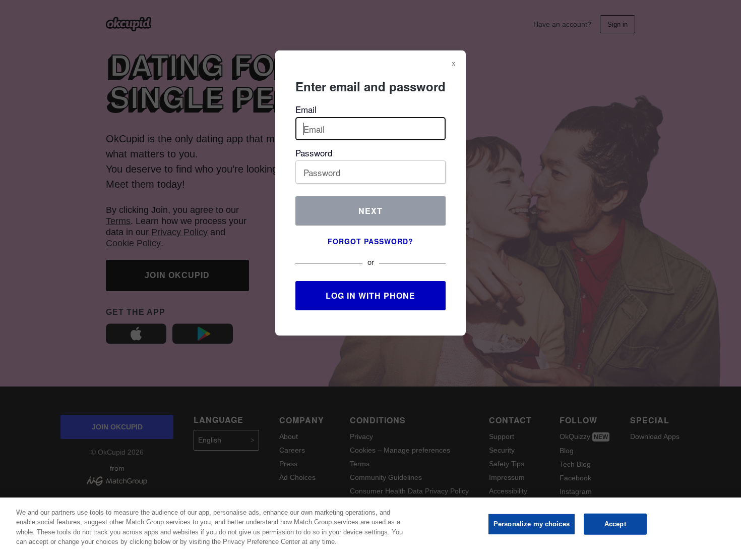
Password (313, 152)
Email (306, 109)
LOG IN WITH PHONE (370, 295)
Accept (615, 524)
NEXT (370, 210)
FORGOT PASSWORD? (370, 241)
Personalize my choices (531, 524)
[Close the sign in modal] (453, 63)
